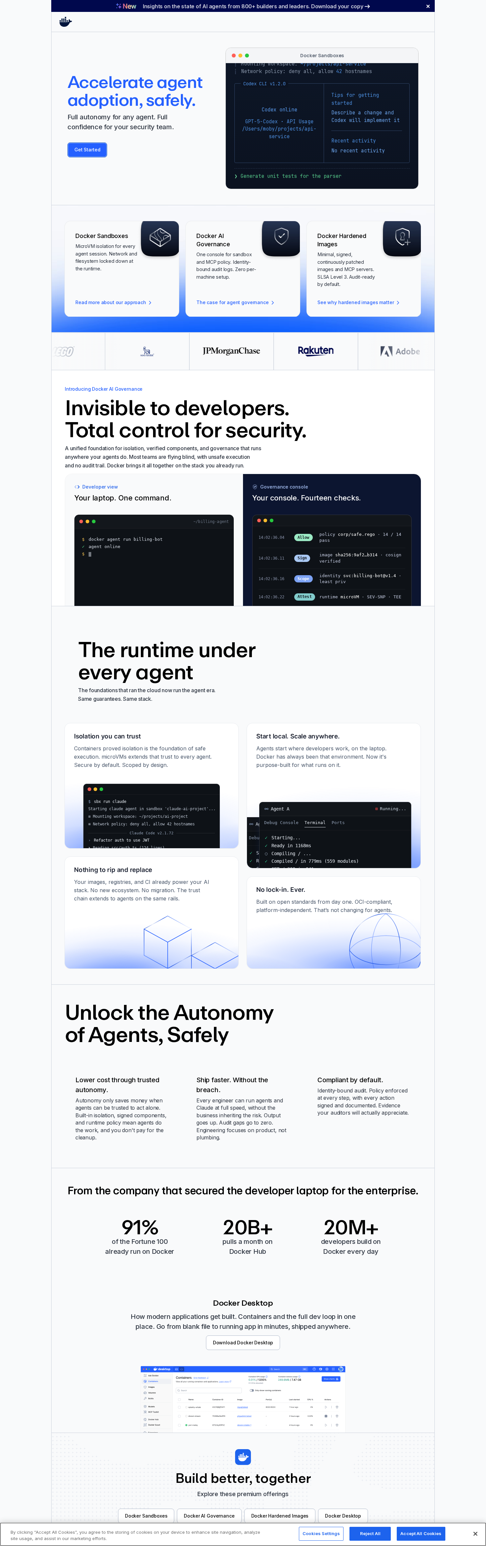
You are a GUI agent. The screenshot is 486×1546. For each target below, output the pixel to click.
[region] (243, 1534)
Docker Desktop (343, 1516)
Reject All (370, 1533)
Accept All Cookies (420, 1533)
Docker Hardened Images (280, 1516)
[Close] (475, 1533)
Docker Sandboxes (146, 1516)
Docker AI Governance (209, 1516)
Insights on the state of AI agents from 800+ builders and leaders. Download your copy (253, 6)
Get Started (87, 149)
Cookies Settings (321, 1533)
